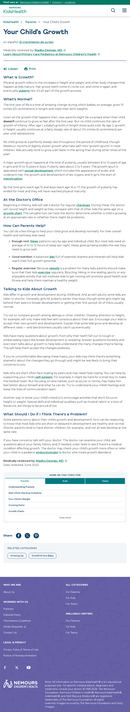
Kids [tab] (65, 481)
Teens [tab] (105, 481)
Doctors (56, 2)
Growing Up (17, 555)
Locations (69, 2)
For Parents (73, 592)
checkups (83, 205)
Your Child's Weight (19, 499)
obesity (54, 268)
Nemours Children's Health (34, 2)
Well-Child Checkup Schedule (24, 493)
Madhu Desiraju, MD (50, 50)
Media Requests (13, 626)
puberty (24, 90)
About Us (8, 592)
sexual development (39, 170)
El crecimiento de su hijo (36, 42)
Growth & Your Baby (42, 555)
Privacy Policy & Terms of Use (20, 649)
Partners (8, 608)
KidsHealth (11, 22)
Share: (8, 535)
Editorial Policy (12, 614)
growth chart (12, 213)
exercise (44, 272)
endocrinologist (47, 452)
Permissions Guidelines (17, 620)
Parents (30, 22)
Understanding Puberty (21, 487)
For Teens (71, 603)
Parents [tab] (25, 481)
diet (52, 256)
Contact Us (10, 632)
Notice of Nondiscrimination (20, 655)
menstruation (12, 178)
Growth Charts (16, 511)
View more (65, 517)
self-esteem (44, 377)
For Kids (70, 597)
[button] (11, 69)
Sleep (34, 241)
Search (113, 10)
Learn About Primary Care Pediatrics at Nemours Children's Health (51, 54)
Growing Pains (16, 505)
